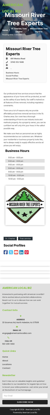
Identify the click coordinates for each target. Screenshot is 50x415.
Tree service (25, 238)
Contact (6, 368)
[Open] (46, 8)
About (5, 360)
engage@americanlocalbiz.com (17, 333)
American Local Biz (12, 8)
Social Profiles (12, 76)
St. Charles (16, 28)
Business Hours (12, 73)
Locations (7, 364)
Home (5, 30)
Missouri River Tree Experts (17, 79)
